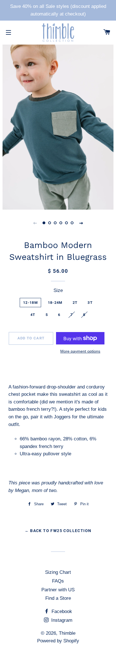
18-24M (55, 302)
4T (32, 315)
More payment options (80, 351)
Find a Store (58, 598)
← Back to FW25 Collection (58, 530)
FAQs (58, 581)
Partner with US (58, 589)
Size (58, 290)
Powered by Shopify (58, 640)
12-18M (30, 302)
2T (75, 302)
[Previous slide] (35, 223)
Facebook (61, 611)
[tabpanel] (58, 126)
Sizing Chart (58, 572)
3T (90, 302)
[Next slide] (81, 223)
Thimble (67, 633)
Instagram (61, 620)
